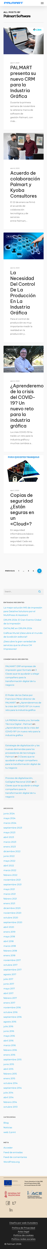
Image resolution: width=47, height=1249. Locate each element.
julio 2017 (8, 979)
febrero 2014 (10, 1102)
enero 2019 (9, 932)
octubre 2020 (11, 917)
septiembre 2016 (13, 1017)
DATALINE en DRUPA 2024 (18, 628)
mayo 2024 (9, 818)
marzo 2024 (10, 823)
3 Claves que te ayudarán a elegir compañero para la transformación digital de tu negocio (22, 677)
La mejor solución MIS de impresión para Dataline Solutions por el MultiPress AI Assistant (23, 611)
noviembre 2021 (12, 880)
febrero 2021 (10, 898)
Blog (6, 1123)
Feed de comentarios (15, 1157)
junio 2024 (9, 813)
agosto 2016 (10, 1021)
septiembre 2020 (13, 922)
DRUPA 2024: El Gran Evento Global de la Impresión (22, 622)
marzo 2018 (10, 946)
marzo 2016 (10, 1045)
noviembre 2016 (12, 1007)
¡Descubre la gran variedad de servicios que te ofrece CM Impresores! (20, 645)
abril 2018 (9, 941)
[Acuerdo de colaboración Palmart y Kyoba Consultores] (24, 181)
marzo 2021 (10, 894)
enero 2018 (9, 955)
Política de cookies (23, 1235)
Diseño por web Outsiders (23, 1223)
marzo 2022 (10, 870)
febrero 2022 (10, 875)
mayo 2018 (9, 936)
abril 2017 (8, 993)
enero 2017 (9, 1003)
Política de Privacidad (23, 1228)
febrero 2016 (10, 1050)
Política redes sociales (23, 1239)
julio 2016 (8, 1026)
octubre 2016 (11, 1012)
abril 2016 (9, 1040)
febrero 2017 (10, 998)
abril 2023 (9, 837)
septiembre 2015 (13, 1059)
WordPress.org (12, 1162)
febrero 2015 (10, 1073)
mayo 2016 (9, 1036)
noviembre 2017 (12, 960)
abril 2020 (9, 927)
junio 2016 (9, 1031)
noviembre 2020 (12, 913)
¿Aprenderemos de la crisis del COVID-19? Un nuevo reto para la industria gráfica (23, 706)
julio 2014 (8, 1092)
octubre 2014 (11, 1083)
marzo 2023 (10, 842)
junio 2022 (9, 856)
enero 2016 (9, 1055)
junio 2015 (9, 1064)
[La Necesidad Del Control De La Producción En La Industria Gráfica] (24, 288)
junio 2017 (9, 984)
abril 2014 (9, 1097)
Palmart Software (15, 30)
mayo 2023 (9, 832)
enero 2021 (9, 903)
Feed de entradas (13, 1152)
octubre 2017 (10, 965)
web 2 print (10, 1132)
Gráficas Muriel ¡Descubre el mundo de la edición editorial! (23, 635)
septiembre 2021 (13, 884)
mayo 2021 (9, 889)
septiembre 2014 (13, 1088)
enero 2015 (9, 1078)
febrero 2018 (10, 950)
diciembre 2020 (12, 908)
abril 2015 (8, 1069)
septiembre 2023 (13, 827)
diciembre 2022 (12, 851)
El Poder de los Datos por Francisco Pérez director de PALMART (20, 699)
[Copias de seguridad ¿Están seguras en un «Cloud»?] (24, 504)
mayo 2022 (9, 861)
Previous (10, 571)
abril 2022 (9, 865)
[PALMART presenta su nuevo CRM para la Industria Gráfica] (24, 79)
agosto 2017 (10, 974)
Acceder (8, 1147)
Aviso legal (23, 1231)
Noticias (8, 1127)
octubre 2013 (10, 1107)
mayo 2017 (9, 988)
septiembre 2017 (13, 969)
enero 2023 (10, 846)
